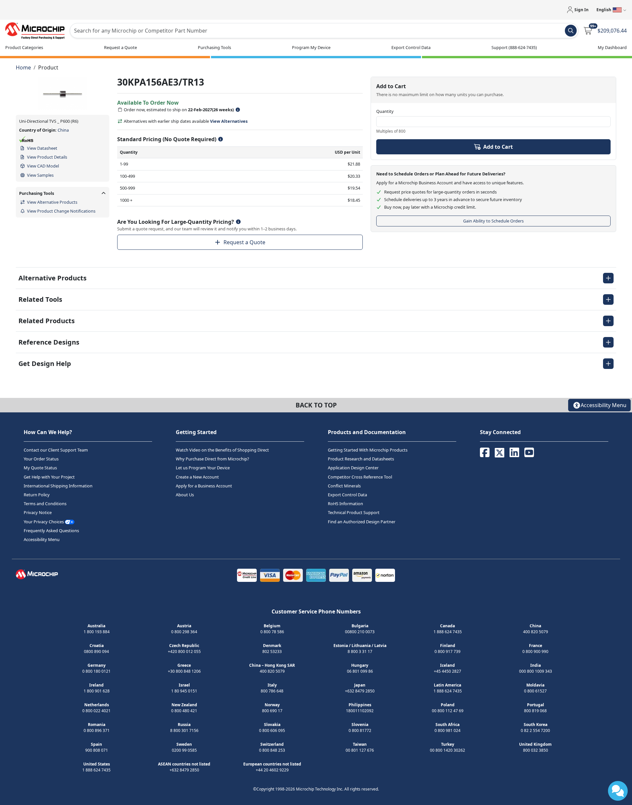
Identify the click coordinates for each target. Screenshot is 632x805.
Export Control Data (347, 495)
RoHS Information (345, 503)
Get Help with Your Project (49, 477)
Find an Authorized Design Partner (361, 522)
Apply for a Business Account (204, 486)
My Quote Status (40, 468)
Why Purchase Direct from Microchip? (212, 459)
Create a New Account (197, 477)
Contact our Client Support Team (56, 450)
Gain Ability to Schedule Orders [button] (493, 221)
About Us (185, 495)
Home (23, 67)
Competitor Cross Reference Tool (360, 477)
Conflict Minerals (344, 486)
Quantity (385, 111)
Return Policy (37, 495)
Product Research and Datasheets (361, 459)
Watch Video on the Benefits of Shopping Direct (222, 450)
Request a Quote (244, 242)
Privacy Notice (38, 513)
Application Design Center (353, 468)
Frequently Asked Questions (51, 530)
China (63, 130)
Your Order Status (41, 459)
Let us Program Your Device (203, 468)
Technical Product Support (354, 513)
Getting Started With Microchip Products (368, 450)
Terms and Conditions (45, 503)
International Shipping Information (58, 486)
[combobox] (324, 30)
